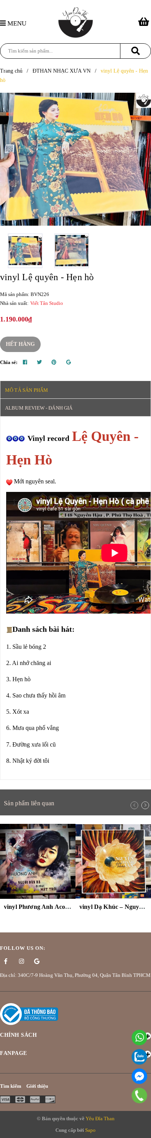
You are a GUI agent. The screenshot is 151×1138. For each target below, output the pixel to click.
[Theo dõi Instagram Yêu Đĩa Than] (21, 961)
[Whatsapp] (139, 1037)
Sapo (90, 1130)
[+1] (68, 362)
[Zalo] (139, 1057)
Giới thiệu (37, 1086)
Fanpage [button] (13, 1053)
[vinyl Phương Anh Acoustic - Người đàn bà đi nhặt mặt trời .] (38, 861)
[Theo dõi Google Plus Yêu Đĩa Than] (37, 961)
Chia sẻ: (8, 362)
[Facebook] (139, 1076)
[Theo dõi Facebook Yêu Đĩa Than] (6, 961)
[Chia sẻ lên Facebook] (25, 362)
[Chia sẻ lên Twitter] (39, 362)
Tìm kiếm (10, 1086)
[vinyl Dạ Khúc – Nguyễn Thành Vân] (113, 861)
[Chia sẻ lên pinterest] (54, 362)
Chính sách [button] (18, 1035)
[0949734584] (140, 1095)
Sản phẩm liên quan (29, 803)
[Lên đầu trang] (141, 1128)
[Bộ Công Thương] (29, 1014)
